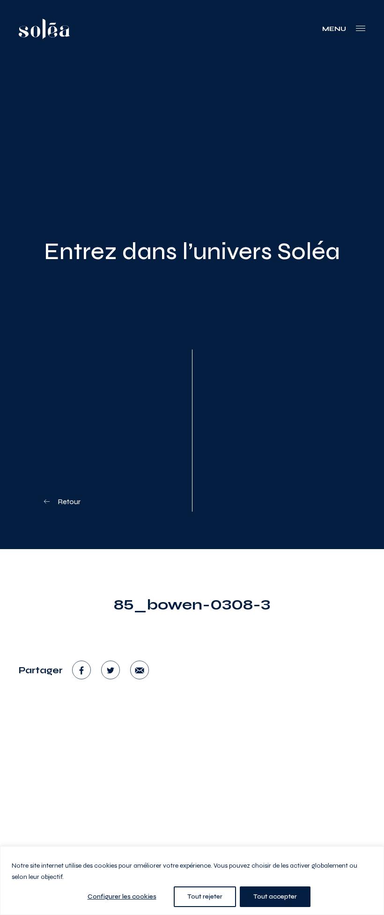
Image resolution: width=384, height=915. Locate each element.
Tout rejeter (204, 896)
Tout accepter (275, 896)
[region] (192, 880)
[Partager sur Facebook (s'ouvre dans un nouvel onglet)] (81, 670)
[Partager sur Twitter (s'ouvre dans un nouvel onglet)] (110, 670)
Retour (68, 501)
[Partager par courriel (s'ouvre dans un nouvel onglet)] (139, 670)
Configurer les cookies (122, 896)
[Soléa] (44, 29)
